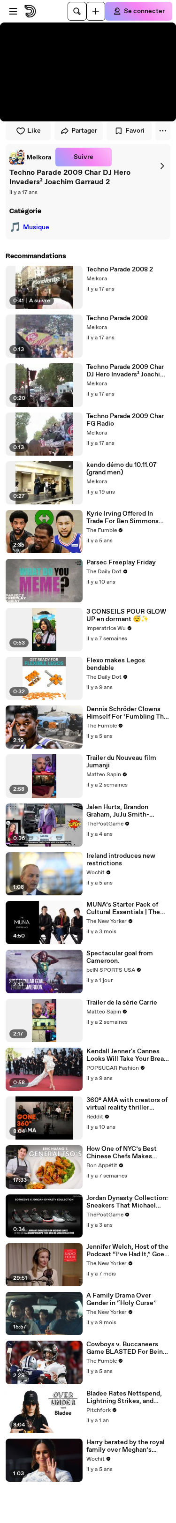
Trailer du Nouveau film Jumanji (121, 761)
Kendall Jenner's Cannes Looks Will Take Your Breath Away (128, 1055)
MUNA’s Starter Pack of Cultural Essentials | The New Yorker (123, 908)
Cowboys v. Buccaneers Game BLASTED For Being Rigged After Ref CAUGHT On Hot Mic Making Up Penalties (126, 1348)
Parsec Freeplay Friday (121, 562)
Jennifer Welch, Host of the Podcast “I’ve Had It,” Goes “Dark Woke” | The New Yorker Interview (127, 1250)
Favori (135, 131)
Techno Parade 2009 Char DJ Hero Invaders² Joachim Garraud (126, 370)
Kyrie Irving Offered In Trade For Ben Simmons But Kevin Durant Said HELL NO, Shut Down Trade (128, 517)
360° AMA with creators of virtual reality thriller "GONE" (127, 1103)
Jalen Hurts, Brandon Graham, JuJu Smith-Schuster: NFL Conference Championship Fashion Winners (127, 810)
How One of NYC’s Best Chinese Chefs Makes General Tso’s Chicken (121, 1152)
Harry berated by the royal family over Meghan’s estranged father (125, 1446)
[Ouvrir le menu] (13, 11)
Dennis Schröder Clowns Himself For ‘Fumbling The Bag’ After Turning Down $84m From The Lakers (127, 712)
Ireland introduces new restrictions (120, 859)
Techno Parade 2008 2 (119, 269)
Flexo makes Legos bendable (115, 664)
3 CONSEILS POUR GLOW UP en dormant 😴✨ (126, 615)
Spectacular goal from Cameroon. (119, 957)
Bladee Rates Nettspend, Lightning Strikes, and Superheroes (124, 1397)
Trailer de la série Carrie (121, 1002)
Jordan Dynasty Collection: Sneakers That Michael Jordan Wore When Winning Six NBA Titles (127, 1201)
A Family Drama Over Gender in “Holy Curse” (121, 1299)
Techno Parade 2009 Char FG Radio (125, 420)
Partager (84, 131)
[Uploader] (95, 11)
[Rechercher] (77, 11)
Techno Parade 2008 (117, 318)
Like (34, 131)
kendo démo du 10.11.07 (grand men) (121, 468)
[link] (30, 157)
